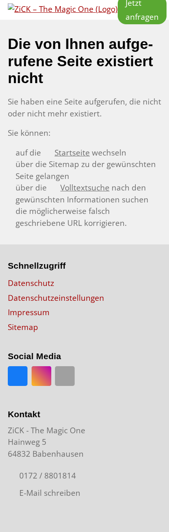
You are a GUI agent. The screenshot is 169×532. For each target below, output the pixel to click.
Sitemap (23, 327)
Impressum (29, 312)
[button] (65, 376)
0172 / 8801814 (47, 475)
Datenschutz (31, 283)
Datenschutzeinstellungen (56, 298)
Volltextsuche (85, 187)
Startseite (72, 152)
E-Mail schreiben (49, 493)
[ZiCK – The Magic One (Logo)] (63, 9)
